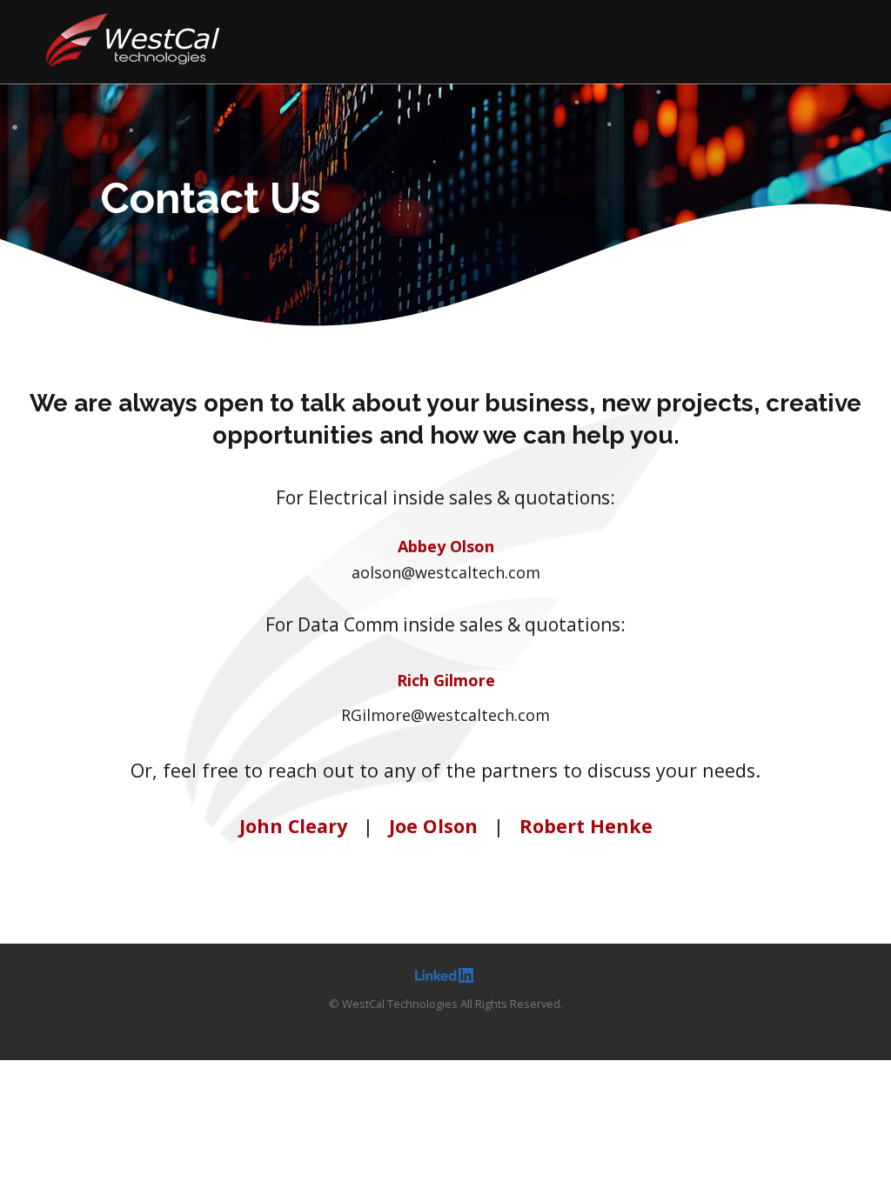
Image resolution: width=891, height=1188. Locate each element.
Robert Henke (586, 825)
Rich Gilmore (446, 680)
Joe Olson (433, 825)
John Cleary (293, 825)
